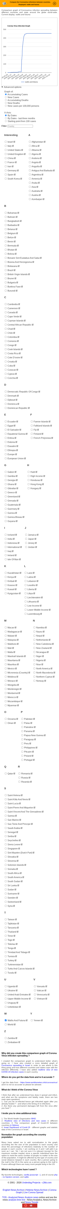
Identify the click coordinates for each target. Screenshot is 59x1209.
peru (26, 743)
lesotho (31, 585)
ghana (10, 484)
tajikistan (12, 923)
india (9, 539)
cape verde (13, 316)
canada (11, 312)
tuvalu (10, 973)
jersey (30, 543)
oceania (11, 719)
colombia (12, 337)
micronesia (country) (17, 672)
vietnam (40, 999)
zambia (11, 1038)
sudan (10, 889)
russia (24, 778)
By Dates (12, 115)
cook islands (13, 349)
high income (36, 476)
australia (35, 191)
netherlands (42, 640)
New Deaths (13, 103)
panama (28, 731)
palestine (28, 727)
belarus (11, 229)
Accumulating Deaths (17, 100)
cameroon (12, 308)
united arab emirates (17, 994)
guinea (11, 513)
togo (9, 940)
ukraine (11, 990)
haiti (32, 472)
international (13, 547)
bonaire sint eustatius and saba (23, 258)
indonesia (12, 543)
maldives (11, 644)
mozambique (13, 701)
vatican (40, 990)
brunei (10, 278)
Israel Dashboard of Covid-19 (17, 1127)
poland (27, 756)
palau (27, 723)
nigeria (39, 660)
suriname (12, 894)
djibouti (11, 400)
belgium (11, 233)
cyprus (11, 374)
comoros (11, 341)
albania (35, 150)
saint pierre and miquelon (20, 807)
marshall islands (15, 656)
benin (10, 241)
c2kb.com (46, 1182)
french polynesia (42, 438)
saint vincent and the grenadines (24, 812)
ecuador (11, 421)
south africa (13, 873)
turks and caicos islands (19, 969)
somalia (11, 869)
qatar (10, 773)
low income (33, 606)
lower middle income (37, 610)
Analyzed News (16, 1197)
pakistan (28, 719)
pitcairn (28, 752)
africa (34, 146)
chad (10, 329)
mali (9, 648)
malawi (11, 636)
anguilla (35, 166)
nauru (39, 632)
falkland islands (41, 426)
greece (11, 492)
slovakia (11, 857)
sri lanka (12, 885)
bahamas (12, 213)
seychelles (12, 840)
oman (10, 723)
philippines (29, 747)
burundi (11, 291)
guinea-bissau (14, 517)
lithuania (31, 601)
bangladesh (13, 221)
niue (38, 664)
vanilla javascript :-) (32, 1175)
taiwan (11, 919)
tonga (10, 948)
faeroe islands (40, 421)
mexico (11, 668)
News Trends (31, 1202)
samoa (11, 816)
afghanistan (37, 142)
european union (15, 458)
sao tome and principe (18, 824)
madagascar (13, 632)
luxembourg (33, 614)
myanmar (12, 705)
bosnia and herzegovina (19, 262)
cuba (10, 366)
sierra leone (13, 844)
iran (9, 166)
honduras (35, 480)
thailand (11, 932)
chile (10, 333)
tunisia (11, 956)
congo (10, 345)
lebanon (31, 581)
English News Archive (13, 1190)
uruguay (11, 1003)
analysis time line (16, 1200)
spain (10, 174)
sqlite (26, 1177)
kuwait (10, 589)
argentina (36, 174)
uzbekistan (13, 1007)
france (10, 162)
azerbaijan (36, 199)
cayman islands (15, 320)
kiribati (10, 581)
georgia (11, 480)
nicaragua (41, 652)
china (10, 158)
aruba (34, 183)
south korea (13, 179)
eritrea (10, 438)
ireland (10, 555)
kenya (10, 577)
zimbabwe (12, 1042)
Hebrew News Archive (36, 1190)
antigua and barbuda (41, 170)
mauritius (11, 664)
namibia (40, 627)
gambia (11, 476)
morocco (11, 697)
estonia (11, 442)
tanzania (11, 928)
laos (29, 573)
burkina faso (14, 286)
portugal (28, 760)
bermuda (11, 246)
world (10, 1024)
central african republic (19, 325)
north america (43, 668)
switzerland (13, 902)
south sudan (13, 881)
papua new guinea (33, 735)
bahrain (11, 217)
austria (34, 195)
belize (10, 237)
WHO (33, 1118)
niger (39, 656)
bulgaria (11, 282)
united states (14, 150)
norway (40, 681)
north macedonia (44, 672)
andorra (35, 158)
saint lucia (13, 803)
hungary (34, 488)
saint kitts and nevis (17, 799)
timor (10, 936)
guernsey (12, 509)
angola (35, 162)
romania (25, 773)
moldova (11, 677)
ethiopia (11, 450)
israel (10, 142)
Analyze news (31, 1197)
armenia (35, 179)
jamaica (31, 535)
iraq (9, 551)
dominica (12, 404)
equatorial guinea (16, 434)
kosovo (11, 585)
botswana (12, 266)
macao (10, 627)
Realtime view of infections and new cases (25, 1121)
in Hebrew (14, 1125)
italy (9, 146)
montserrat (12, 693)
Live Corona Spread (33, 1192)
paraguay (29, 739)
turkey (10, 960)
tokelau (11, 944)
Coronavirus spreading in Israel (16, 1065)
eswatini (11, 446)
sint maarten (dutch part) (19, 853)
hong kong (36, 484)
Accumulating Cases (17, 94)
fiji (35, 430)
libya (30, 593)
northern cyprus (44, 677)
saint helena (13, 795)
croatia (11, 361)
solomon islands (15, 865)
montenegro (13, 689)
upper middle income (17, 999)
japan (30, 539)
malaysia (11, 640)
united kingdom (15, 154)
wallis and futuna (16, 1020)
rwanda (25, 782)
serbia (10, 836)
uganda (11, 986)
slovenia (11, 861)
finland (37, 434)
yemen (36, 1020)
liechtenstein (33, 597)
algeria (35, 154)
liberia (30, 589)
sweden (11, 898)
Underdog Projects (31, 1182)
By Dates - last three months (21, 118)
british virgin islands (17, 274)
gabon (10, 472)
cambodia (12, 304)
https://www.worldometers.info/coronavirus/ (38, 1082)
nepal (39, 636)
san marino (13, 820)
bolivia (10, 254)
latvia (30, 577)
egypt (10, 426)
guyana (11, 521)
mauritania (12, 660)
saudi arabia (13, 828)
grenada (11, 501)
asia (33, 187)
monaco (11, 681)
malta (10, 652)
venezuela (41, 994)
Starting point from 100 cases (21, 121)
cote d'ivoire (13, 357)
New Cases (13, 97)
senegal (11, 832)
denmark (11, 396)
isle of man (13, 559)
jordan (31, 547)
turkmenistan (14, 964)
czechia (11, 378)
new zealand (42, 648)
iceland (11, 535)
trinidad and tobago (17, 952)
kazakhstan (13, 573)
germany (11, 170)
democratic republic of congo (22, 392)
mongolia (12, 685)
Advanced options (12, 87)
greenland (12, 496)
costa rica (12, 353)
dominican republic (17, 408)
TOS (4, 1197)
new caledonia (43, 644)
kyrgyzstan (12, 593)
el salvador (13, 430)
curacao (11, 370)
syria (10, 906)
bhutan (11, 250)
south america (14, 877)
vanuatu (40, 986)
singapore (12, 848)
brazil (10, 270)
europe (11, 454)
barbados (12, 225)
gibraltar (11, 488)
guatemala (12, 505)
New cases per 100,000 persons (23, 106)
